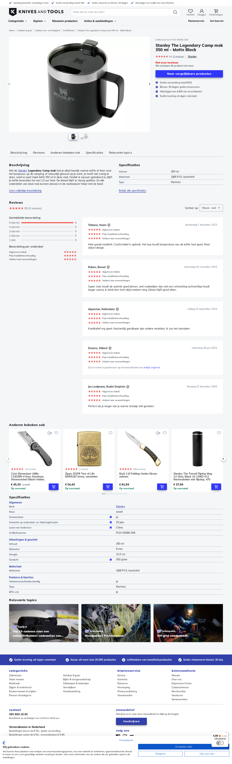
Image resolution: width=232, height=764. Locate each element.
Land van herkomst (20, 527)
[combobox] (211, 208)
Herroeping (123, 687)
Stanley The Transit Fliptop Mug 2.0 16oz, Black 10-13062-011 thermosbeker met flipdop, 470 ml (192, 476)
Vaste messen (16, 679)
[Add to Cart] (54, 486)
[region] (79, 89)
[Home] (36, 11)
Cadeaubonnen (180, 687)
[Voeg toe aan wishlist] (56, 433)
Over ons (176, 679)
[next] (217, 458)
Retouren (122, 683)
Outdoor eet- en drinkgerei (47, 30)
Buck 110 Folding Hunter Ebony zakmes (138, 475)
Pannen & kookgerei (20, 695)
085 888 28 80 (18, 714)
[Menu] (226, 733)
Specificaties (94, 152)
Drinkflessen (68, 30)
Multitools (14, 683)
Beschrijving (19, 152)
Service (121, 675)
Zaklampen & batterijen (76, 683)
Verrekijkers (69, 687)
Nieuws (176, 675)
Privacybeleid (126, 740)
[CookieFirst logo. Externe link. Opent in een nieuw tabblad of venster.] (4, 743)
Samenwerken (180, 699)
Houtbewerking (71, 691)
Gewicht (13, 559)
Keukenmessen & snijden (22, 691)
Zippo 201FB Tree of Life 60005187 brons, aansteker (81, 475)
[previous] (15, 458)
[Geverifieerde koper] (109, 225)
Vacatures (177, 695)
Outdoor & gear (25, 30)
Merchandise (179, 691)
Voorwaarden (124, 695)
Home (11, 30)
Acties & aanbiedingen (98, 21)
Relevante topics (120, 152)
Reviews (39, 152)
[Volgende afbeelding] (149, 84)
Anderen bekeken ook (65, 152)
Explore (38, 21)
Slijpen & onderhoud (20, 687)
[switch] (220, 743)
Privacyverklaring (127, 691)
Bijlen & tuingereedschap (77, 679)
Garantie (122, 679)
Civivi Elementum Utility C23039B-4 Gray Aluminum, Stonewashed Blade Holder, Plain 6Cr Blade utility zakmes (29, 476)
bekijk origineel (152, 367)
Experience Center (182, 683)
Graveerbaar (16, 517)
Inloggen (201, 14)
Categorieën (16, 21)
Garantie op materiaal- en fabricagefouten (33, 522)
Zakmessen (15, 675)
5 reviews (178, 56)
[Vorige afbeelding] (9, 84)
